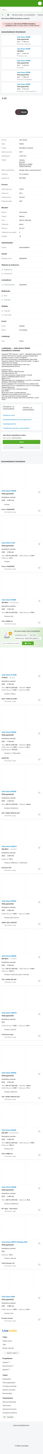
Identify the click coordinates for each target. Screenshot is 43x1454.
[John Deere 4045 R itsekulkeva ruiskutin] (21, 998)
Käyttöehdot (7, 1379)
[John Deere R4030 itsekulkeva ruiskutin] (21, 476)
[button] (40, 3)
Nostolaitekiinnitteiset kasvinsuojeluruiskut (17, 419)
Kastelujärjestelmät (9, 424)
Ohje (4, 1344)
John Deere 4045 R (9, 1013)
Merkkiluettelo (7, 1393)
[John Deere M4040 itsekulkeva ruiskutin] (21, 941)
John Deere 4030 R (9, 846)
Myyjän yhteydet (8, 1348)
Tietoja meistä (7, 1341)
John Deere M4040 (9, 956)
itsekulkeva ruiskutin (26, 148)
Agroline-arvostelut (9, 1390)
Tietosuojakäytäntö (9, 1382)
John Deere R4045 (9, 600)
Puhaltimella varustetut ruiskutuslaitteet (16, 428)
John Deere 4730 (8, 543)
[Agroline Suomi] (13, 3)
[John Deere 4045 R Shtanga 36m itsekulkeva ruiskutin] (21, 1228)
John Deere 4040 (8, 1297)
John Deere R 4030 (9, 675)
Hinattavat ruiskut (9, 415)
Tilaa (29, 643)
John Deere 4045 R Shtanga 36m (14, 1242)
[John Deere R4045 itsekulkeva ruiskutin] (21, 585)
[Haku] (40, 10)
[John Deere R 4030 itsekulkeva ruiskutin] (21, 660)
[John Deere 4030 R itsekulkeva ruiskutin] (21, 832)
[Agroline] (8, 15)
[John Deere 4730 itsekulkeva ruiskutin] (21, 528)
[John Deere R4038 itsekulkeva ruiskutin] (21, 777)
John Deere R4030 (23, 60)
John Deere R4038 (23, 37)
